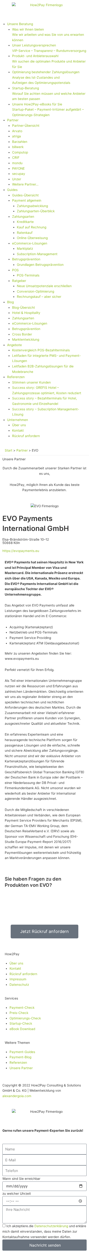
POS (15, 270)
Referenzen (16, 377)
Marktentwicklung (25, 339)
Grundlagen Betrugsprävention (40, 265)
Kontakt (18, 430)
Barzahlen (19, 142)
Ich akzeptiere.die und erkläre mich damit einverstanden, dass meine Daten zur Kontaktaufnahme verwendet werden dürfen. (44, 1231)
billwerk (17, 147)
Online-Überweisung (32, 238)
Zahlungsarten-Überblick (36, 211)
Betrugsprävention (26, 259)
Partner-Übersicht (25, 125)
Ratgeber (19, 281)
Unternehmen (17, 420)
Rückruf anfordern (26, 436)
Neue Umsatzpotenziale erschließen (44, 286)
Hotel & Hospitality (26, 313)
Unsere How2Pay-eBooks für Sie (48, 109)
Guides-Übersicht (25, 195)
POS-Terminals (28, 275)
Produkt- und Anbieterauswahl (49, 61)
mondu (17, 163)
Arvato (17, 131)
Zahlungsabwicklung (32, 206)
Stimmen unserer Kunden (31, 382)
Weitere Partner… (25, 184)
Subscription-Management (37, 254)
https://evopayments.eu (20, 551)
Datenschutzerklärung (51, 1226)
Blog (10, 302)
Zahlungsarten (23, 216)
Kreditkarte (25, 222)
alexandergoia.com (16, 1096)
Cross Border (22, 334)
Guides (12, 190)
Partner (13, 120)
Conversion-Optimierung (35, 291)
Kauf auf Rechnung (31, 227)
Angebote (14, 345)
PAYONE (18, 168)
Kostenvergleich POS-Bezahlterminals (41, 350)
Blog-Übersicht (23, 307)
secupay (18, 174)
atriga (16, 136)
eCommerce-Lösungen (29, 243)
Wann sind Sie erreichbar (21, 1179)
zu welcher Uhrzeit (16, 1193)
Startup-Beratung (48, 93)
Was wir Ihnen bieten (48, 34)
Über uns (19, 425)
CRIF (15, 157)
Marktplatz (25, 248)
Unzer (16, 179)
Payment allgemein (26, 200)
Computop (20, 152)
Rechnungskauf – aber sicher (39, 297)
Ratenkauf (25, 233)
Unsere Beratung (20, 24)
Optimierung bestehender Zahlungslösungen (46, 77)
